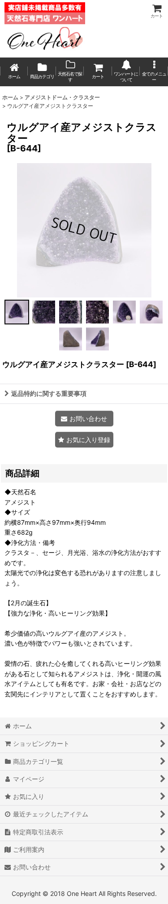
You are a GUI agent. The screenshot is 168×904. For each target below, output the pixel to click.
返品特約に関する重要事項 (48, 393)
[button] (154, 72)
